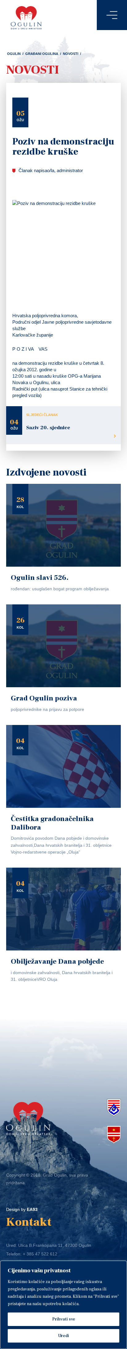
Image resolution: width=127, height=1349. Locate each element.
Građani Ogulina (41, 54)
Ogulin (14, 54)
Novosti (70, 54)
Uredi (63, 1336)
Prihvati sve (63, 1319)
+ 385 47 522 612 (40, 1253)
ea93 (32, 1209)
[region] (63, 1305)
